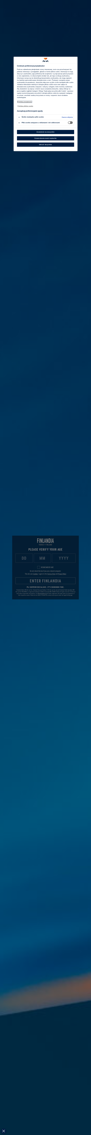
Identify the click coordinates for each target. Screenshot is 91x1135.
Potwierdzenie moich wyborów (45, 138)
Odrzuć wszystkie (45, 144)
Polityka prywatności (25, 102)
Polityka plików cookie (25, 106)
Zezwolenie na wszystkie (45, 132)
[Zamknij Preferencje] (3, 1131)
